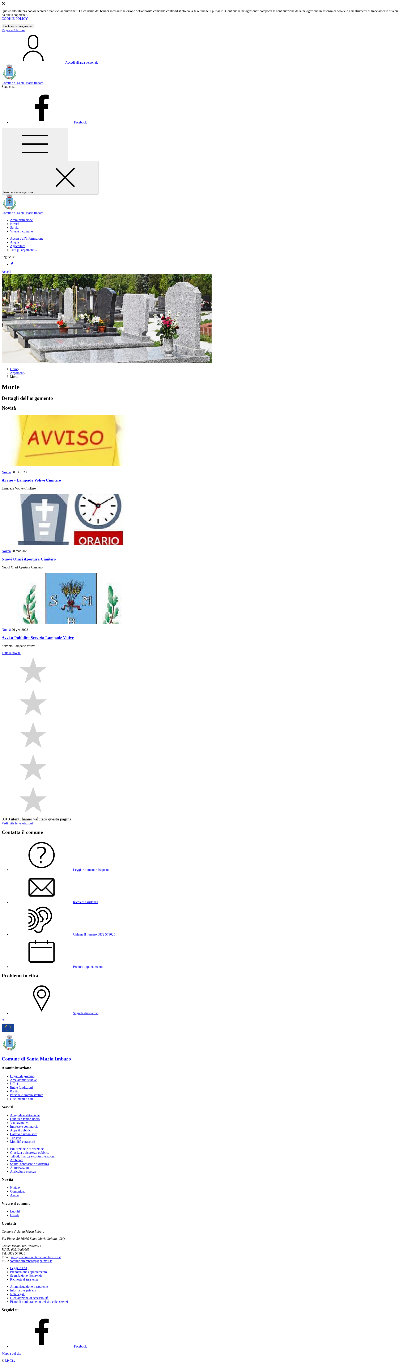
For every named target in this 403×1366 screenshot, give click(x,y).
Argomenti (17, 373)
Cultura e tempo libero (25, 1119)
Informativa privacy (23, 1290)
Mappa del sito (11, 1353)
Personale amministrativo (26, 1095)
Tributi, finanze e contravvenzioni (32, 1156)
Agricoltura (17, 246)
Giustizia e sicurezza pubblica (29, 1152)
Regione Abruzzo (13, 30)
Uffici (14, 1083)
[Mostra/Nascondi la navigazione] (35, 144)
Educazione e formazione (27, 1149)
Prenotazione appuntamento (28, 1272)
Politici (14, 1091)
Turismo (15, 1138)
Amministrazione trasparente (29, 1286)
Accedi (6, 271)
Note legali (17, 1294)
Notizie (15, 1187)
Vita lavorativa (19, 1123)
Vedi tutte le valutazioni (17, 823)
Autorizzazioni (20, 1167)
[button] (21, 220)
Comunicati (17, 1191)
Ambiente (16, 1160)
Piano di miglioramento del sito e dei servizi (39, 1301)
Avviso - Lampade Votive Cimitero (31, 480)
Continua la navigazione (17, 26)
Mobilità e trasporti (22, 1141)
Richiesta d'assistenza (24, 1279)
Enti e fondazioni (21, 1087)
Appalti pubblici (20, 1130)
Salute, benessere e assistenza (29, 1164)
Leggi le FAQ (19, 1268)
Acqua (14, 242)
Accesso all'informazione (26, 238)
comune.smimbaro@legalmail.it (31, 1261)
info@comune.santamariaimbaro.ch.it (36, 1257)
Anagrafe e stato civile (25, 1115)
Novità (6, 472)
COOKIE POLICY (15, 18)
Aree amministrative (23, 1080)
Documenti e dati (21, 1099)
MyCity (10, 1360)
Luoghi (15, 1211)
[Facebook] (11, 264)
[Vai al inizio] (3, 1020)
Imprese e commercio (24, 1126)
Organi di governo (22, 1076)
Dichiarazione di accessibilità (29, 1298)
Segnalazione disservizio (26, 1275)
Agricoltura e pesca (23, 1171)
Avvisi (14, 1195)
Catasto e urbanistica (23, 1134)
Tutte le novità (11, 653)
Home (14, 369)
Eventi (14, 1215)
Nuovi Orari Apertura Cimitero (29, 559)
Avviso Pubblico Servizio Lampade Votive (38, 637)
